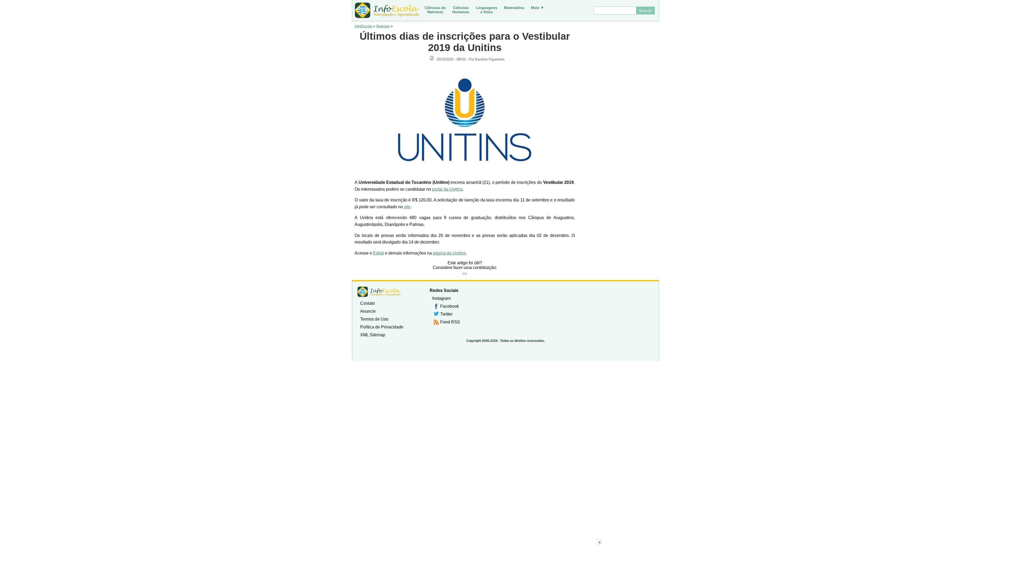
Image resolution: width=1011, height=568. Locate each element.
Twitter (446, 314)
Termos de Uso (374, 319)
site (407, 207)
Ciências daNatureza (435, 10)
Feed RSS (450, 322)
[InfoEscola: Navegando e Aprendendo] (387, 10)
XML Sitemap (372, 335)
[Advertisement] (505, 556)
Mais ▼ (537, 8)
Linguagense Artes (486, 10)
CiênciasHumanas (460, 10)
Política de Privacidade (381, 327)
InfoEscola (363, 26)
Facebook (449, 306)
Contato (367, 303)
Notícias (383, 26)
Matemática (514, 8)
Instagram (441, 298)
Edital (378, 253)
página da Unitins (449, 253)
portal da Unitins (447, 189)
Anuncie (368, 311)
